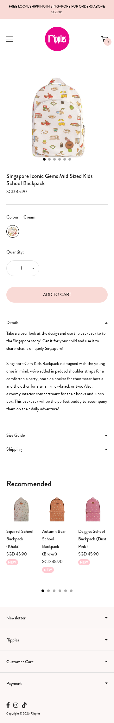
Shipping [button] (14, 449)
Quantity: (15, 252)
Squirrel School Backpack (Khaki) (19, 538)
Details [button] (12, 322)
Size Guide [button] (15, 435)
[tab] (57, 323)
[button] (44, 159)
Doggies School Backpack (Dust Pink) (92, 538)
